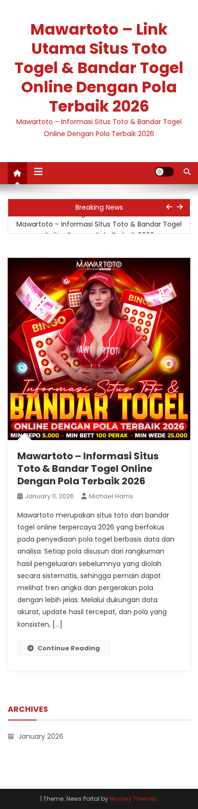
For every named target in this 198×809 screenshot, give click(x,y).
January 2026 (40, 736)
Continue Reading (68, 648)
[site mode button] (164, 172)
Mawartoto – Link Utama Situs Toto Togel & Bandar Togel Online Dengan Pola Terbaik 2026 (99, 67)
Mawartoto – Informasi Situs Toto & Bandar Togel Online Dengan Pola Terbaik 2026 (99, 229)
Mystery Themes (133, 799)
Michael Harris (111, 496)
